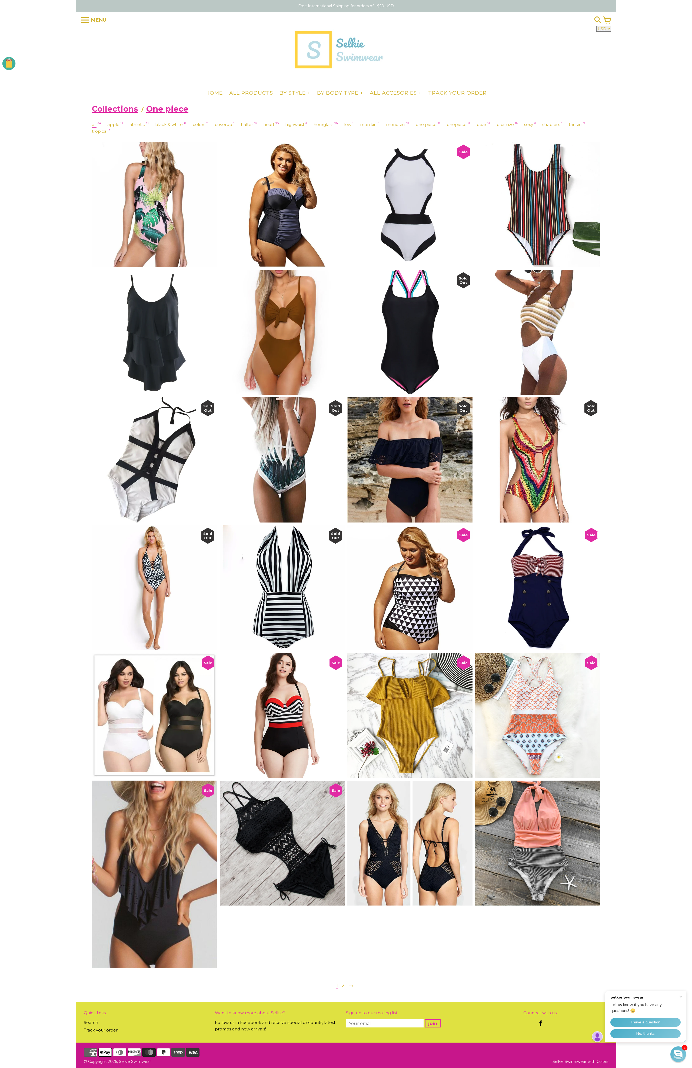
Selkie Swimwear (135, 1061)
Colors (602, 1061)
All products (251, 93)
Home (214, 93)
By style (293, 93)
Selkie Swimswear (569, 1061)
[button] (678, 1054)
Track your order (457, 93)
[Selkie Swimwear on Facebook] (540, 1027)
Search (91, 1022)
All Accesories (393, 93)
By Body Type (337, 93)
